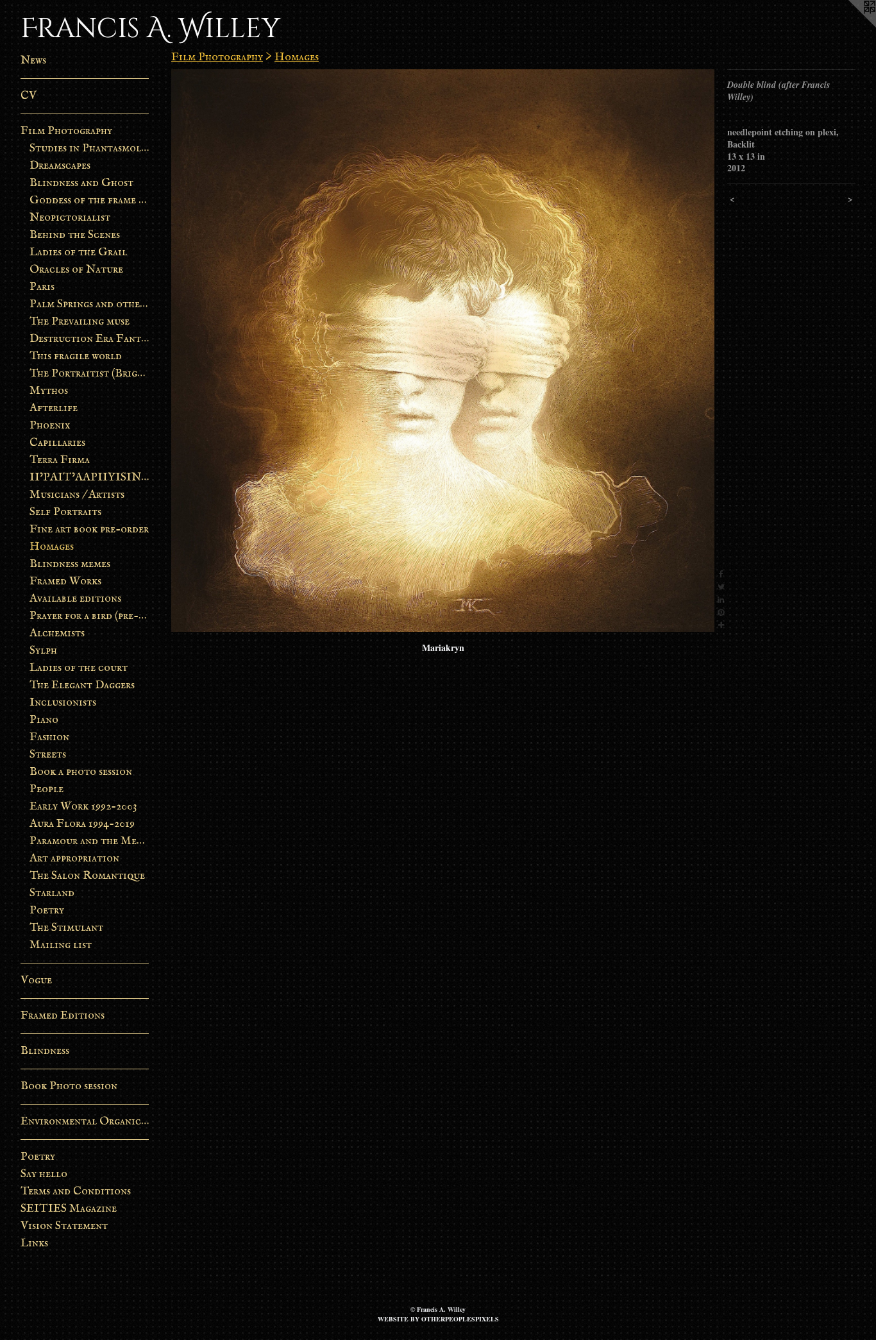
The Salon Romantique (87, 876)
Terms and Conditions (76, 1191)
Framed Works (65, 581)
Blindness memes (69, 564)
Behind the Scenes (74, 235)
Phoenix (50, 425)
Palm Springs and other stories (89, 304)
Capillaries (57, 443)
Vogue (36, 980)
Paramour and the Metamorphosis (89, 841)
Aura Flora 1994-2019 (82, 824)
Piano (43, 720)
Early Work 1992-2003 (83, 806)
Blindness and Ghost (81, 183)
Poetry (46, 910)
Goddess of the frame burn (89, 200)
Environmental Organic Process (85, 1121)
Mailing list (60, 945)
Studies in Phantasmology (89, 148)
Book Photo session (69, 1086)
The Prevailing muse (79, 321)
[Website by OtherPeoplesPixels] (850, 25)
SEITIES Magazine (69, 1208)
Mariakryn (443, 647)
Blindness (45, 1051)
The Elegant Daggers (82, 685)
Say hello (44, 1174)
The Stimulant (66, 927)
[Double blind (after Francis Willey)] (442, 350)
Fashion (49, 737)
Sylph (43, 650)
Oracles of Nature (76, 269)
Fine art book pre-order (89, 529)
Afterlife (53, 408)
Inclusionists (62, 702)
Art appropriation (74, 858)
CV (29, 96)
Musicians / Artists (76, 495)
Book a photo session (80, 772)
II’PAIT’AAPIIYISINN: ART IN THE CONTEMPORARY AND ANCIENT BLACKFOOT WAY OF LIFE (89, 477)
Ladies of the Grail (78, 252)
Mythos (48, 391)
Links (34, 1243)
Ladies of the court (78, 668)
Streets (47, 754)
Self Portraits (65, 512)
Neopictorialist (69, 217)
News (33, 60)
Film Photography (66, 131)
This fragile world (75, 356)
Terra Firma (59, 460)
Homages (51, 546)
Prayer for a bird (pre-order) (89, 616)
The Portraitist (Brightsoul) (89, 373)
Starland (51, 893)
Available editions (75, 598)
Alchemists (57, 633)
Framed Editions (63, 1015)
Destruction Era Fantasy (89, 339)
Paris (42, 287)
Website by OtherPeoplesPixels (438, 1318)
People (46, 789)
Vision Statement (64, 1226)
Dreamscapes (59, 165)
